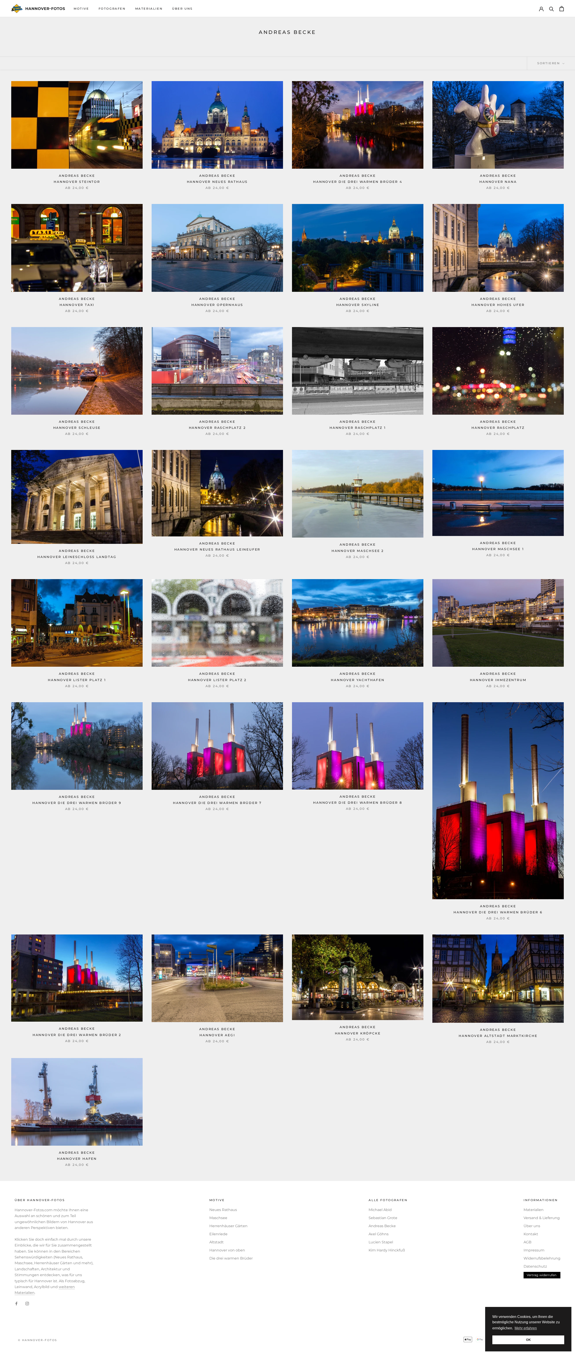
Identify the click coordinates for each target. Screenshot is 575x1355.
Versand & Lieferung (542, 1218)
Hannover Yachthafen (357, 680)
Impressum (534, 1250)
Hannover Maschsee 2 (358, 551)
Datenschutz (535, 1266)
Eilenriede (218, 1234)
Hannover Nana (498, 182)
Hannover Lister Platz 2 (217, 680)
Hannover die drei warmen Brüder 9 (76, 803)
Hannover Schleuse (77, 428)
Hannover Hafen (77, 1159)
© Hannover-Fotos (37, 1340)
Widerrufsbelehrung (542, 1258)
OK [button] (528, 1340)
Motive (81, 8)
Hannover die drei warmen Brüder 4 (357, 182)
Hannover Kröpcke (358, 1033)
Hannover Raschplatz (497, 428)
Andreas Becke (382, 1226)
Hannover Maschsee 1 (498, 549)
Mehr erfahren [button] (526, 1328)
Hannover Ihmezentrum (498, 680)
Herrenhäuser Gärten (228, 1226)
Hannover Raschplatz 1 (358, 428)
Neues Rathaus (223, 1210)
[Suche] (551, 8)
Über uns (182, 8)
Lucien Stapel (381, 1242)
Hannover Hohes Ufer (497, 305)
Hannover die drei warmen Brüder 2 (77, 1035)
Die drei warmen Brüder (231, 1258)
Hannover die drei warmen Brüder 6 (497, 912)
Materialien (149, 8)
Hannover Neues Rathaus (217, 182)
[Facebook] (16, 1303)
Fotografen (112, 8)
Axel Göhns (379, 1234)
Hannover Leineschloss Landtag (76, 557)
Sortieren (549, 63)
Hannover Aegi (217, 1035)
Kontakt (531, 1234)
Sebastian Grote (383, 1218)
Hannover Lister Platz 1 (77, 680)
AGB (527, 1242)
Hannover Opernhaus (217, 305)
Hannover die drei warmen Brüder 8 (357, 803)
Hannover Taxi (77, 305)
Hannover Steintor (77, 182)
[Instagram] (27, 1303)
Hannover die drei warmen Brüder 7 (217, 803)
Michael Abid (380, 1210)
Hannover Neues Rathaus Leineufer (217, 549)
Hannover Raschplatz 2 (217, 428)
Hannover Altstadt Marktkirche (498, 1036)
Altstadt (216, 1242)
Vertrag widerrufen (541, 1275)
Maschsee (218, 1218)
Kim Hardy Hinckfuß (387, 1250)
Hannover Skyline (357, 305)
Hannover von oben (227, 1250)
